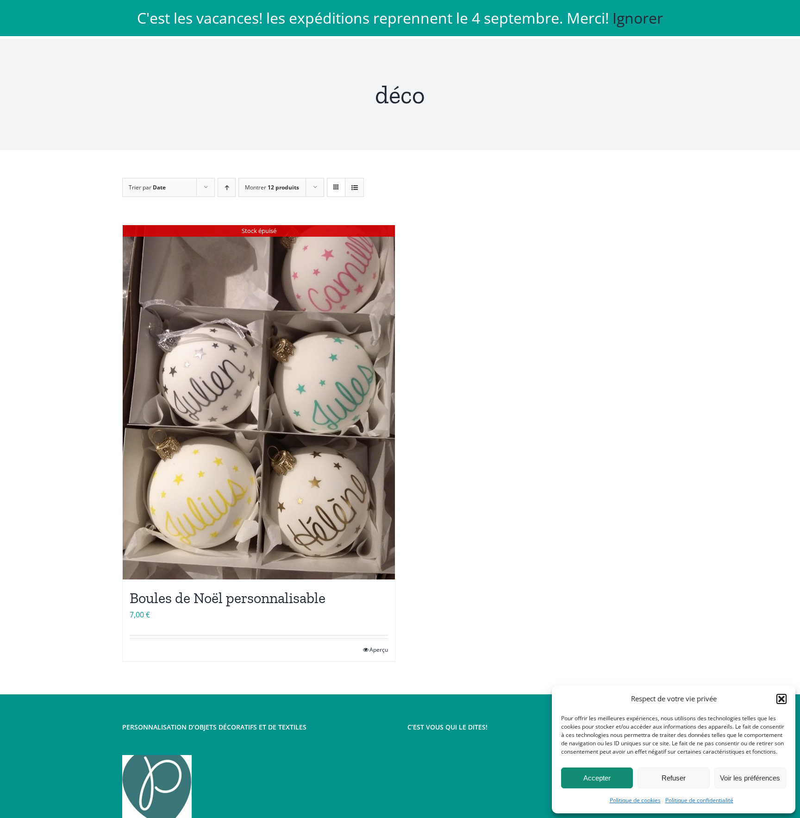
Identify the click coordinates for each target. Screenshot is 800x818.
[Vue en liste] (354, 187)
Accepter (597, 778)
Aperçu (378, 650)
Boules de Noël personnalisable (227, 598)
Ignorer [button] (637, 18)
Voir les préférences (750, 778)
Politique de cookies (635, 800)
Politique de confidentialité (699, 800)
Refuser (674, 778)
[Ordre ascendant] (227, 187)
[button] (781, 699)
